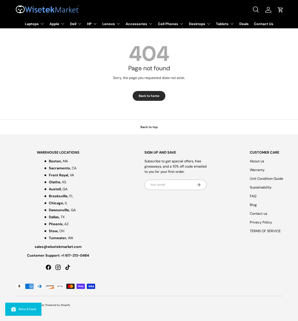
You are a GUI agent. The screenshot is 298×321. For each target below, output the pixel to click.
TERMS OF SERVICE (265, 231)
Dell (73, 24)
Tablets (222, 24)
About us (257, 161)
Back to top (149, 127)
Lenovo (108, 24)
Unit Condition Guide (266, 178)
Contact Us (263, 24)
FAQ (253, 196)
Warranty (257, 170)
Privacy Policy (261, 222)
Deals (244, 24)
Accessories (136, 24)
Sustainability (261, 187)
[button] (280, 10)
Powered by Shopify (57, 305)
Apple (54, 24)
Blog (253, 205)
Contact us (258, 213)
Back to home (149, 96)
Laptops (32, 24)
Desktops (197, 24)
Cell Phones (168, 24)
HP (89, 24)
